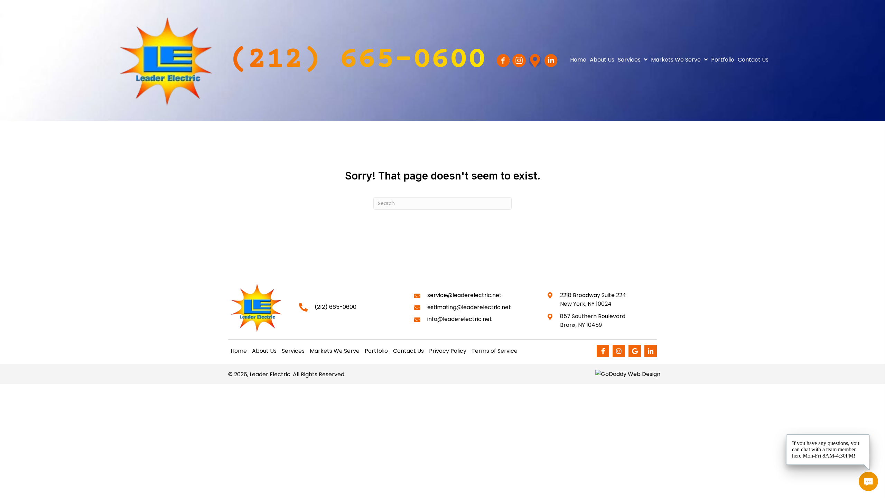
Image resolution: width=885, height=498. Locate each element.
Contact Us (408, 351)
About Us (264, 351)
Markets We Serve (335, 351)
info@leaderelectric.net (459, 319)
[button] (358, 60)
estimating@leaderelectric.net (469, 307)
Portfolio (376, 351)
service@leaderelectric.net (464, 295)
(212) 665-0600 (335, 307)
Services (293, 351)
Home (239, 351)
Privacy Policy (447, 351)
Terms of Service (495, 351)
